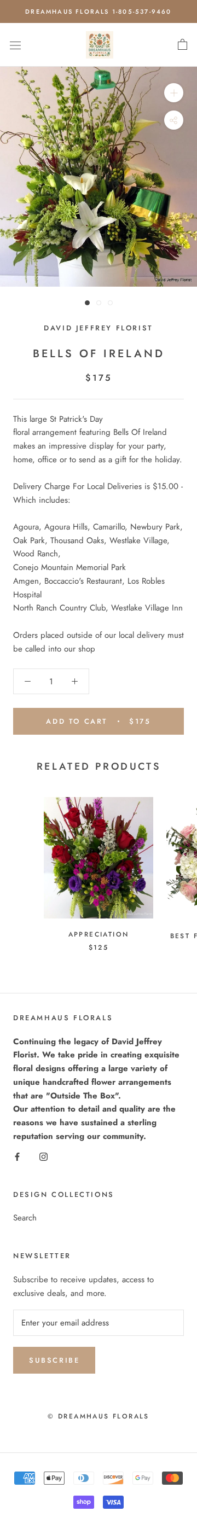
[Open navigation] (15, 44)
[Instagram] (43, 1156)
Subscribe (54, 1360)
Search (25, 1218)
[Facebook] (17, 1156)
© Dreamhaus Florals (98, 1416)
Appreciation (98, 934)
